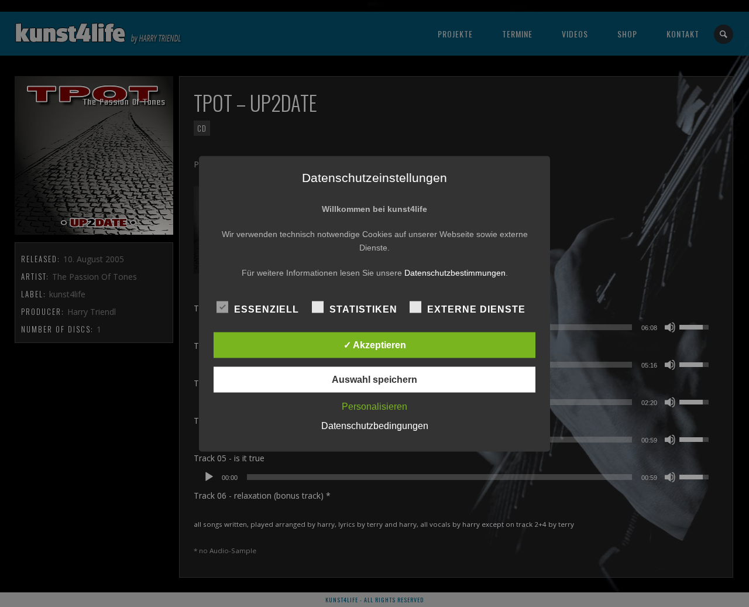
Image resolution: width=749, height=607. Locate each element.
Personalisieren (374, 406)
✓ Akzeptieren (374, 344)
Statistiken (363, 309)
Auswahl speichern (374, 379)
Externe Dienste (476, 309)
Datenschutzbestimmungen (455, 272)
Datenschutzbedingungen (374, 425)
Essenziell (266, 309)
